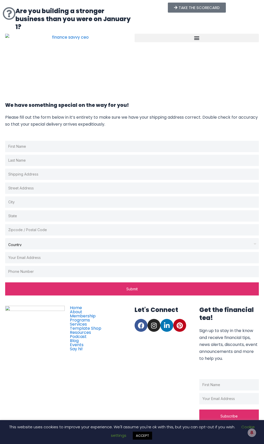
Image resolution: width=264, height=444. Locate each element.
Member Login (88, 355)
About (76, 312)
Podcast (78, 337)
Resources (80, 332)
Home (76, 308)
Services (78, 324)
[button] (197, 38)
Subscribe (229, 416)
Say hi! (76, 349)
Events (77, 345)
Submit (132, 289)
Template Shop (85, 328)
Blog (74, 341)
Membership (83, 316)
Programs (80, 320)
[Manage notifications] (252, 433)
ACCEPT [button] (142, 435)
